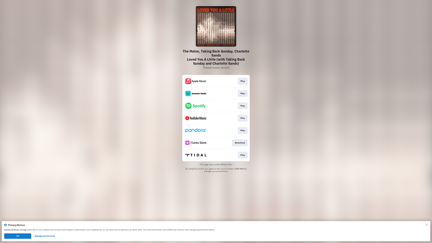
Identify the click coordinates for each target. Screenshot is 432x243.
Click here (239, 168)
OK (17, 236)
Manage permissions (45, 236)
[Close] (426, 224)
